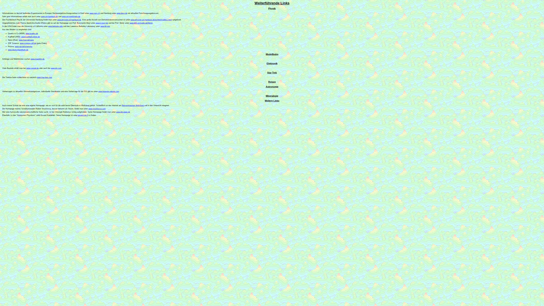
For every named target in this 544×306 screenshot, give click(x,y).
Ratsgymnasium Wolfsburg (133, 105)
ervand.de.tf (83, 115)
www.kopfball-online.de (30, 37)
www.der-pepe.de (123, 112)
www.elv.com (56, 68)
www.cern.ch (95, 13)
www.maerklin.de (37, 59)
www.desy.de (122, 13)
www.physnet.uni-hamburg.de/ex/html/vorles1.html (151, 20)
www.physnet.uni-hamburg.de (69, 20)
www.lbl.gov (105, 26)
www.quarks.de (32, 33)
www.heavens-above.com (108, 91)
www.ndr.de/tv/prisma (23, 46)
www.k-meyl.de (102, 23)
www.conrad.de (32, 68)
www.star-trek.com (44, 77)
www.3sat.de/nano (26, 40)
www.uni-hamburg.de (49, 16)
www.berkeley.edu (55, 26)
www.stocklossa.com (97, 109)
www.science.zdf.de (28, 43)
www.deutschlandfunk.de (18, 50)
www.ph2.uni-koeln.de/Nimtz (141, 23)
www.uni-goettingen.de (71, 16)
